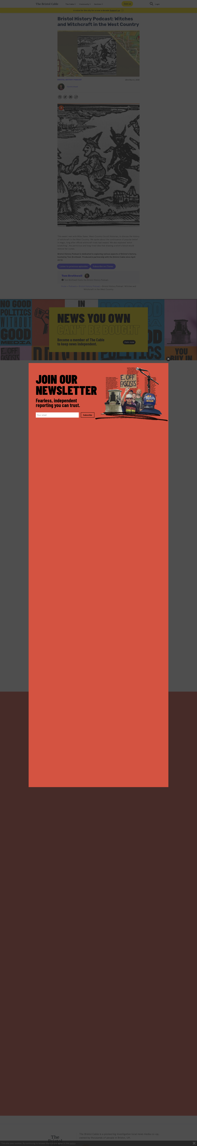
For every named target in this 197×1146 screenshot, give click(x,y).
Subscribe (87, 415)
